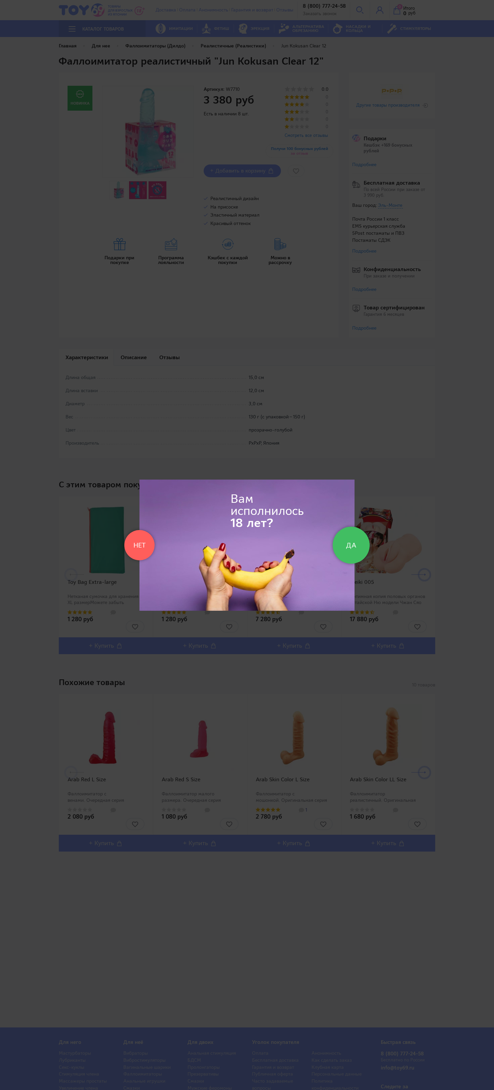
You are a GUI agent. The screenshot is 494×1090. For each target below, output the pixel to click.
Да (351, 545)
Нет (139, 545)
